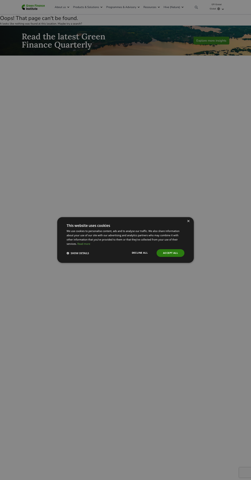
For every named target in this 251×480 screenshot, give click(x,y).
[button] (78, 253)
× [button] (188, 221)
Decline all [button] (140, 252)
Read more (83, 243)
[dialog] (125, 240)
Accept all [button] (170, 252)
